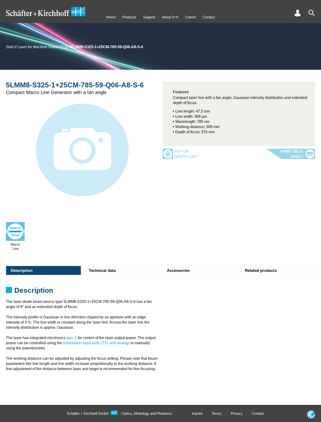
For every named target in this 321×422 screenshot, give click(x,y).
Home (111, 17)
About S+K (170, 17)
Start (10, 47)
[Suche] (311, 12)
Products (129, 17)
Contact (209, 17)
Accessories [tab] (178, 270)
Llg (65, 47)
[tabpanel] (160, 291)
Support (149, 17)
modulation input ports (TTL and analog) (96, 343)
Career (190, 17)
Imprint (197, 413)
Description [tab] (21, 270)
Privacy (237, 413)
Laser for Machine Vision (38, 47)
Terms (216, 413)
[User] (297, 12)
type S (71, 338)
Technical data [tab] (102, 270)
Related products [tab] (261, 270)
